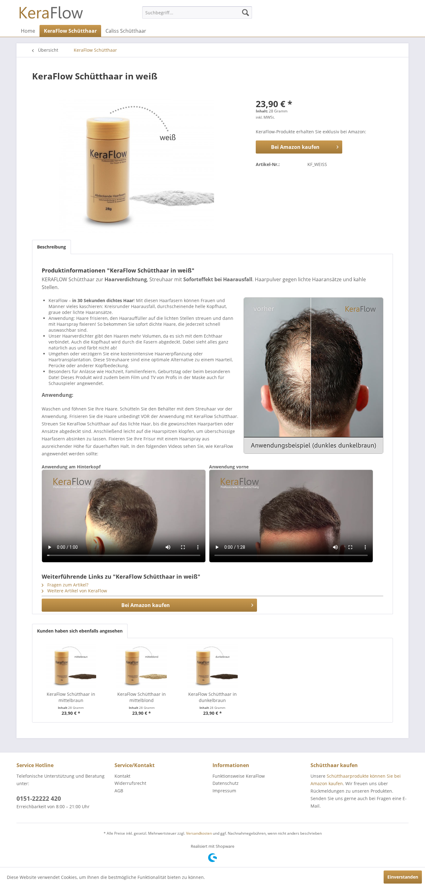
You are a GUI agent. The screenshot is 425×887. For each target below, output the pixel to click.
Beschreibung (51, 247)
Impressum (224, 791)
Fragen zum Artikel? (67, 585)
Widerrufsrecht (130, 783)
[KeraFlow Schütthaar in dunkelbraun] (212, 666)
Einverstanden (402, 877)
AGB (118, 791)
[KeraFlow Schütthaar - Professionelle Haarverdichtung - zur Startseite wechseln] (51, 14)
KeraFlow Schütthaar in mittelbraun (71, 697)
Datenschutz (226, 783)
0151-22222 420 (38, 799)
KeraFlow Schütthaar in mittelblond (141, 697)
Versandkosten (199, 833)
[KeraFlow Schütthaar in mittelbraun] (71, 666)
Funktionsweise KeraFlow (239, 776)
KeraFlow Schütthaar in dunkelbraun (212, 697)
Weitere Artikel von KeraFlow (76, 591)
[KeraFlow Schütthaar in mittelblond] (142, 666)
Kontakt (122, 776)
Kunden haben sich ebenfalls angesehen (80, 631)
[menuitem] (197, 12)
